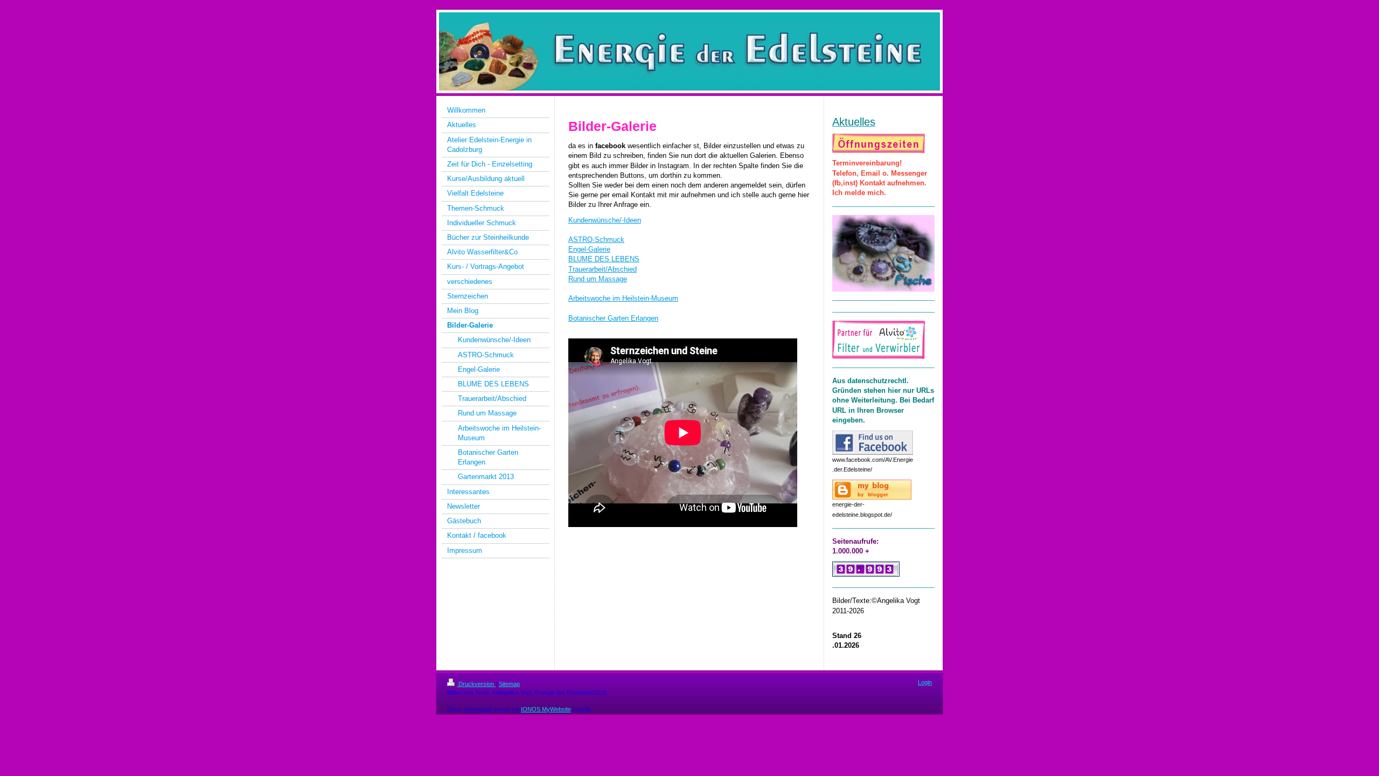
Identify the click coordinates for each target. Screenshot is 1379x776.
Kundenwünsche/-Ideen (604, 220)
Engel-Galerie (589, 249)
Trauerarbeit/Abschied (602, 269)
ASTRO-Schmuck (596, 239)
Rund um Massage (597, 279)
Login (925, 682)
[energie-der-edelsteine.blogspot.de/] (871, 490)
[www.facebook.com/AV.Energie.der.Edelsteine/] (872, 443)
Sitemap (509, 684)
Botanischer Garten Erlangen (613, 318)
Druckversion (476, 684)
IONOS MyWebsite (546, 709)
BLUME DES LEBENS (603, 259)
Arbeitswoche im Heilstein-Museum (623, 298)
